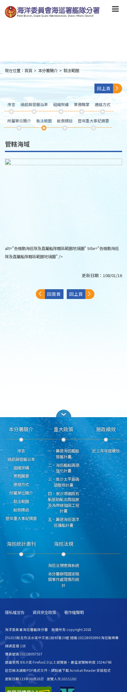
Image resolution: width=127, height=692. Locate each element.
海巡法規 (63, 543)
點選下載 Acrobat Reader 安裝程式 (83, 670)
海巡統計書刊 (21, 543)
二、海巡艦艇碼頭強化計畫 (63, 468)
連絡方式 (21, 484)
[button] (115, 10)
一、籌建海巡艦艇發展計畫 (63, 454)
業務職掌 (21, 476)
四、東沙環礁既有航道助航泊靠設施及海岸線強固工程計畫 (63, 502)
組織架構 (21, 468)
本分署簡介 (48, 70)
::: (1, 73)
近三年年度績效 (106, 451)
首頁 (28, 70)
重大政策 (63, 428)
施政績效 (106, 428)
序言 (21, 451)
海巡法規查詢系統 (63, 565)
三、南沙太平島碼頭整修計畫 (63, 482)
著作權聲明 (74, 612)
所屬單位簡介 (21, 493)
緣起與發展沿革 (21, 459)
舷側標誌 (21, 510)
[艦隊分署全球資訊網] (53, 12)
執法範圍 (71, 70)
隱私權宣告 (14, 612)
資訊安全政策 (44, 612)
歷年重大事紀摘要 (21, 518)
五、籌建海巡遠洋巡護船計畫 (63, 522)
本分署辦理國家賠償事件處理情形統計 (63, 580)
